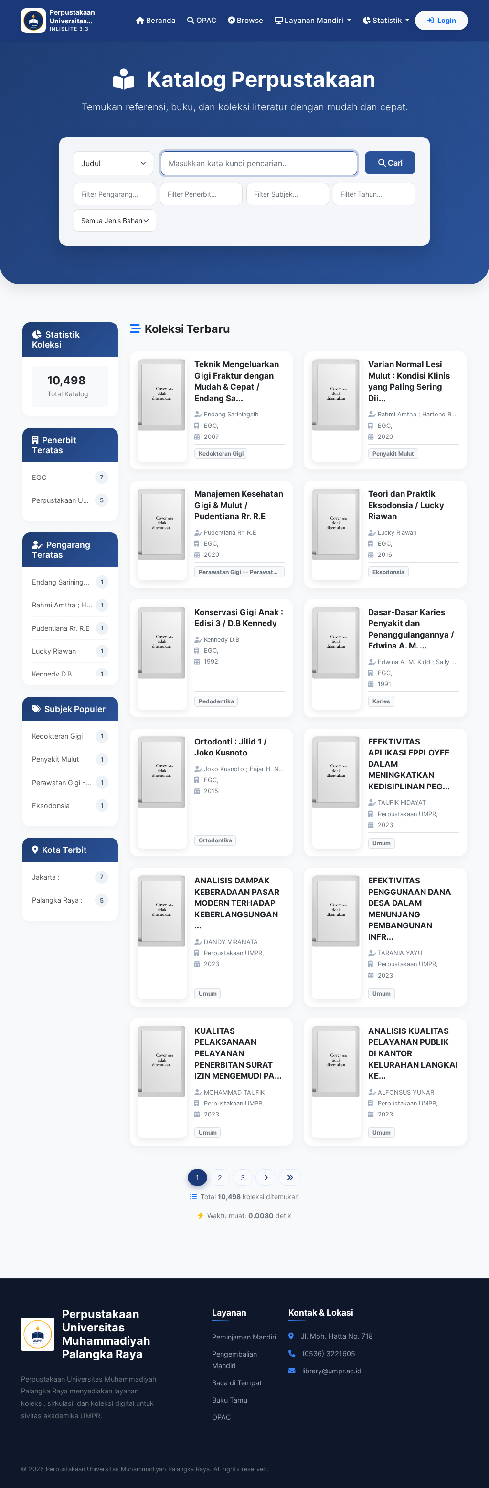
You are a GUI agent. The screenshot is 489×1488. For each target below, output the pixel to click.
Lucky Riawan (54, 651)
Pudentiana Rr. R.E (61, 628)
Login (446, 20)
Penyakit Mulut (55, 759)
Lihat (167, 410)
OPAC (206, 20)
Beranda (161, 20)
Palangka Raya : (57, 900)
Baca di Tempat (237, 1383)
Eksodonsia (51, 805)
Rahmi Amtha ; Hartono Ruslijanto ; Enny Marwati (64, 605)
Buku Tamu (229, 1400)
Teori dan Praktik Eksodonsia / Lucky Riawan (406, 505)
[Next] (265, 1177)
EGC (39, 477)
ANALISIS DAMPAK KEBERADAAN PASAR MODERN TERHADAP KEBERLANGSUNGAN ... (236, 903)
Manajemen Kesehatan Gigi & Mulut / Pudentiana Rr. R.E (238, 505)
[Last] (289, 1177)
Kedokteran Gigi (57, 736)
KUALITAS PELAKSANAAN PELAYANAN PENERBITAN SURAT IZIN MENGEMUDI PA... (238, 1053)
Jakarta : (46, 877)
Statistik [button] (388, 20)
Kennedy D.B (52, 674)
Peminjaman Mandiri (244, 1337)
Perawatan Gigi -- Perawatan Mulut (64, 782)
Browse (250, 20)
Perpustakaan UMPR (63, 500)
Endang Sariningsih (62, 582)
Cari (395, 163)
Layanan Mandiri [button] (315, 20)
